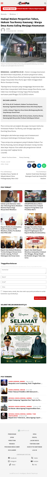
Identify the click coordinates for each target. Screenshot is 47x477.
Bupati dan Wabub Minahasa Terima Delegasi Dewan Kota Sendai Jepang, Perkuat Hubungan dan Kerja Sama (11, 253)
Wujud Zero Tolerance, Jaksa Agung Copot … (25, 418)
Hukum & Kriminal (13, 381)
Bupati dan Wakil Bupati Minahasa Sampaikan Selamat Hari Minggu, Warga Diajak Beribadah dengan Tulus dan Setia (35, 254)
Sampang (29, 398)
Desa (34, 434)
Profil (34, 437)
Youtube (35, 461)
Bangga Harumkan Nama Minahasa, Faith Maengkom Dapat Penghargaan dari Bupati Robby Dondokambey (35, 230)
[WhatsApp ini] (44, 166)
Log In (34, 450)
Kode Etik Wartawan (34, 447)
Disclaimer (12, 450)
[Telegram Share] (39, 166)
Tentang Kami (34, 444)
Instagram (13, 461)
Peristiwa (12, 440)
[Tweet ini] (34, 166)
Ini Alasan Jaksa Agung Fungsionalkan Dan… (24, 408)
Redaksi (12, 444)
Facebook (13, 458)
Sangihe (22, 390)
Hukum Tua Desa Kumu (9, 157)
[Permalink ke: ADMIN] (3, 30)
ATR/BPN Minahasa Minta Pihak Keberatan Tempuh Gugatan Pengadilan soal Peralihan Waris (34, 207)
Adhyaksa (11, 398)
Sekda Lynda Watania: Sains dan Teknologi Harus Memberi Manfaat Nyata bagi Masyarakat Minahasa (11, 207)
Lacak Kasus (34, 440)
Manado (22, 381)
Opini (12, 437)
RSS (36, 465)
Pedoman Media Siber (12, 447)
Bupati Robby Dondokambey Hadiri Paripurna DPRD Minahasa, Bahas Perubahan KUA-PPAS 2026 (11, 230)
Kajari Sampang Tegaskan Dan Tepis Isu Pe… (25, 400)
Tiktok (13, 465)
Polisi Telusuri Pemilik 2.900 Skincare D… (23, 392)
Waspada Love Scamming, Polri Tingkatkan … (25, 383)
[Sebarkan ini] (29, 166)
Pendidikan (12, 434)
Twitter (36, 458)
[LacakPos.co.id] (23, 3)
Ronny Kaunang (24, 157)
